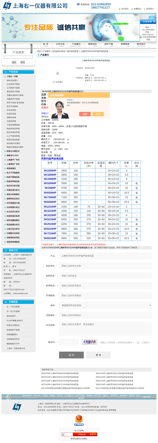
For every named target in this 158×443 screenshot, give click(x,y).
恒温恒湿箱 (11, 114)
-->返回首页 (146, 397)
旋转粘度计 (11, 316)
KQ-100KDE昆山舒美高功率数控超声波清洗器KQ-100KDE (120, 388)
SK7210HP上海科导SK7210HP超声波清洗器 (60, 384)
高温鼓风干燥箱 (13, 91)
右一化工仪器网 (13, 311)
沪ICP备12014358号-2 (71, 410)
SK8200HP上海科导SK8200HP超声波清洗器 (60, 373)
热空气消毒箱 (12, 106)
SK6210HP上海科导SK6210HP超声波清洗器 (114, 381)
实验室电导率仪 (13, 339)
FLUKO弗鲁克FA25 (15, 321)
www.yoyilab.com (20, 293)
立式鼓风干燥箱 (13, 88)
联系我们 (150, 9)
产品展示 (46, 51)
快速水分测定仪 (13, 325)
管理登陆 (112, 410)
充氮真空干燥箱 (13, 99)
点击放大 (59, 82)
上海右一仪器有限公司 (16, 348)
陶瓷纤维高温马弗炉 (15, 147)
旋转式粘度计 (12, 80)
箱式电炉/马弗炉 (13, 143)
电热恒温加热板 (13, 140)
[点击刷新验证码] (89, 342)
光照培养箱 (11, 121)
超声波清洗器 (72, 51)
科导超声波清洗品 (98, 244)
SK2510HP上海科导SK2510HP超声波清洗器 (60, 381)
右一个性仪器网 (13, 307)
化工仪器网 (51, 410)
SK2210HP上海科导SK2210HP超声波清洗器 (114, 373)
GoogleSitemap (101, 410)
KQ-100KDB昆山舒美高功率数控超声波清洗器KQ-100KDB (65, 388)
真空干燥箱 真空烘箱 (15, 103)
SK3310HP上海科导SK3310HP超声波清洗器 (60, 377)
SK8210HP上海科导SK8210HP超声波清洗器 (114, 384)
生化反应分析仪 (58, 51)
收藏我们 (137, 9)
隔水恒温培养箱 (13, 132)
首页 (39, 51)
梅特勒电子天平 (13, 344)
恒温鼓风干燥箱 (13, 330)
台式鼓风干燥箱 (13, 84)
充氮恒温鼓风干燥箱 (15, 95)
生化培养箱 (11, 110)
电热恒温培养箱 (13, 128)
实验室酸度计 (12, 334)
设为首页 (125, 9)
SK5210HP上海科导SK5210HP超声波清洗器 (114, 377)
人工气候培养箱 (13, 136)
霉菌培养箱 (11, 117)
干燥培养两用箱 (13, 125)
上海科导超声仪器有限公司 (67, 244)
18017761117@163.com (14, 289)
